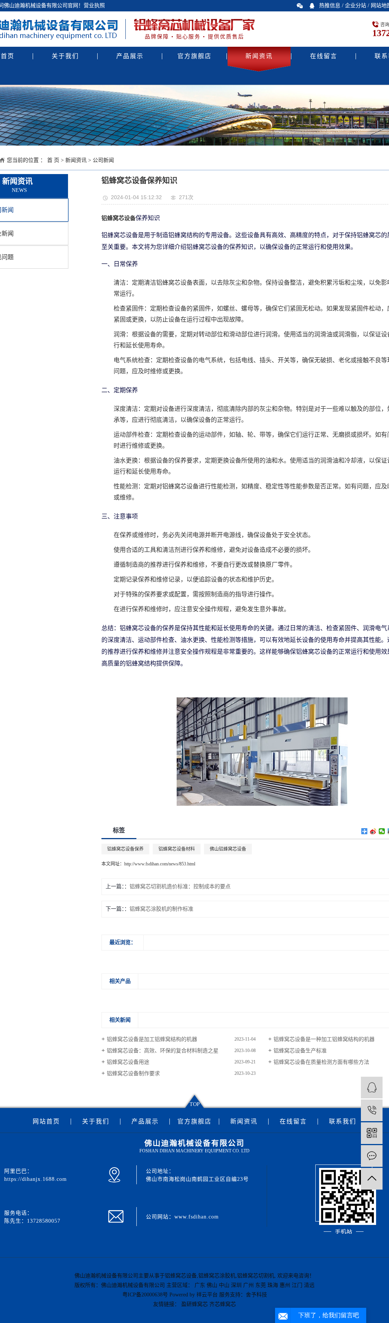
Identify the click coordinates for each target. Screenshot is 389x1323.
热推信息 (329, 5)
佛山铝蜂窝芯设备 (228, 849)
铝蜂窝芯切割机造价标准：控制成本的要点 (180, 886)
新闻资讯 (259, 56)
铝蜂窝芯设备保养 (125, 849)
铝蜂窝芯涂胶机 (217, 1276)
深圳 (236, 1285)
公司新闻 (103, 160)
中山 (224, 1285)
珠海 (272, 1285)
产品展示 (130, 56)
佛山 (212, 1285)
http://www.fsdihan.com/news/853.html (159, 864)
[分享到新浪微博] (373, 831)
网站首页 (46, 1122)
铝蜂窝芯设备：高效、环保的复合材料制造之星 (162, 1051)
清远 (309, 1285)
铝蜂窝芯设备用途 (128, 1062)
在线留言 (323, 56)
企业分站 (355, 5)
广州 (248, 1285)
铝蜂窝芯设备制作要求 (133, 1073)
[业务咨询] (372, 1087)
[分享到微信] (300, 5)
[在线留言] (372, 1156)
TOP (195, 1104)
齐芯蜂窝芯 (222, 1304)
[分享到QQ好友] (312, 5)
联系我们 (342, 1122)
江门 (297, 1285)
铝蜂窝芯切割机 (255, 1276)
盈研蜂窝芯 (194, 1304)
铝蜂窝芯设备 (181, 1276)
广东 (199, 1285)
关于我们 (65, 56)
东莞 (260, 1285)
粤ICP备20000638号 (145, 1295)
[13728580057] (372, 1110)
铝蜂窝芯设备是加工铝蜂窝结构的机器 (152, 1039)
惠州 (285, 1285)
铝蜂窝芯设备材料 (176, 849)
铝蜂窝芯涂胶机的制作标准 (161, 909)
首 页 (53, 160)
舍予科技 (256, 1295)
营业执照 (94, 5)
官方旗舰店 (194, 56)
